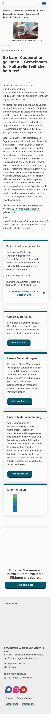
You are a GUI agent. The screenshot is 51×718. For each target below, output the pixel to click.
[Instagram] (16, 689)
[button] (15, 496)
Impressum (28, 704)
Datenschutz (11, 704)
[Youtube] (23, 689)
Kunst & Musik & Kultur (26, 285)
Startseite (7, 11)
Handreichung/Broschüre (24, 11)
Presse (9, 698)
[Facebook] (8, 689)
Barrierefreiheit (24, 698)
